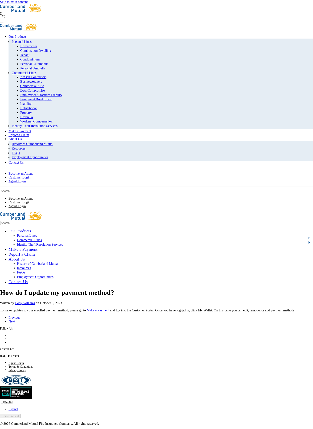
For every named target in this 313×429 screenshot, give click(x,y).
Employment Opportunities (30, 157)
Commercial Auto (32, 86)
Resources (19, 148)
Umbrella (26, 117)
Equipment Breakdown (36, 99)
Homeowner (28, 46)
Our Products (17, 36)
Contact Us (16, 162)
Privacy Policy (17, 370)
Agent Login (17, 181)
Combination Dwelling (35, 50)
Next (12, 321)
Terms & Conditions (21, 366)
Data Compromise (32, 90)
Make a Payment (20, 131)
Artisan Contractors (33, 77)
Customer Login (19, 177)
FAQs (16, 153)
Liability (26, 103)
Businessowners (31, 81)
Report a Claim (19, 135)
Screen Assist (10, 416)
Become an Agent (21, 173)
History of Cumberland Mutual (32, 144)
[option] (161, 409)
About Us (15, 139)
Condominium (30, 59)
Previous (14, 317)
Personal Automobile (34, 64)
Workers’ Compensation (36, 121)
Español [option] (13, 409)
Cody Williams (25, 303)
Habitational (28, 108)
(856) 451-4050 (9, 355)
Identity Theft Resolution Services (34, 126)
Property (26, 112)
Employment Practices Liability (41, 95)
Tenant (24, 55)
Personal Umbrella (32, 68)
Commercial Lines (24, 73)
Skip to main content (14, 2)
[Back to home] (21, 11)
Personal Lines (22, 41)
